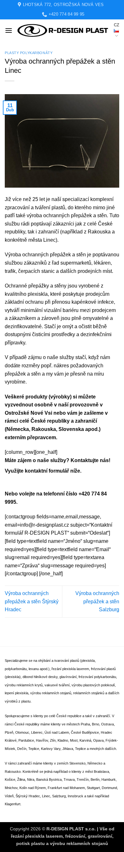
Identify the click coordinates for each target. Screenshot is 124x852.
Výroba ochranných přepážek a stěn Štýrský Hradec (32, 601)
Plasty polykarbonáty (28, 53)
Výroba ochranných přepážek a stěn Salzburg (97, 601)
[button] (8, 30)
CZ (116, 25)
